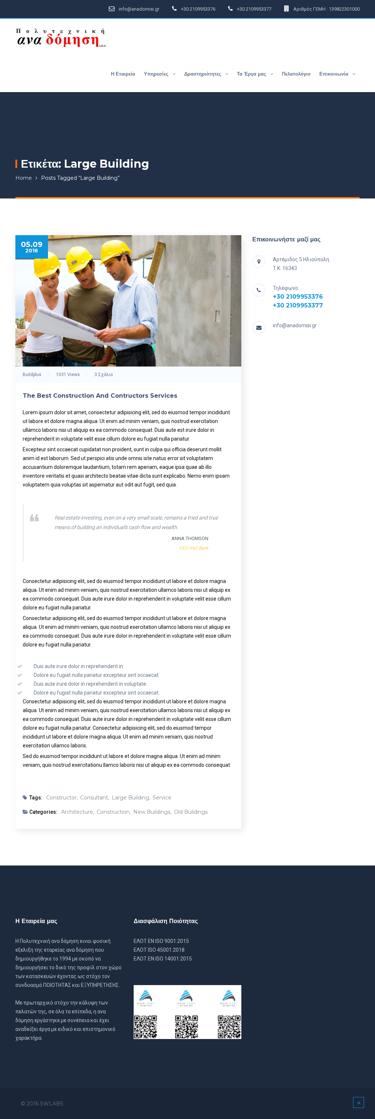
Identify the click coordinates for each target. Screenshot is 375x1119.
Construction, (114, 812)
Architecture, (77, 812)
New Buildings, (152, 812)
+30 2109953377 (298, 305)
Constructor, (62, 797)
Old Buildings (191, 812)
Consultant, (94, 797)
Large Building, (131, 797)
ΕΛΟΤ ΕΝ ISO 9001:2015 (161, 941)
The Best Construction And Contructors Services (100, 396)
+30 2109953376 (298, 296)
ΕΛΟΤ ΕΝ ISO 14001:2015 (163, 959)
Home (23, 178)
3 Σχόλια (103, 374)
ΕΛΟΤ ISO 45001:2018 (159, 950)
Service (162, 797)
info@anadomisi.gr (295, 325)
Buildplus (32, 374)
